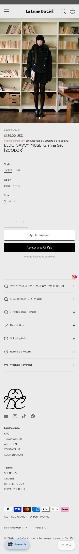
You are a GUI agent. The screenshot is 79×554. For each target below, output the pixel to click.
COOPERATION (13, 454)
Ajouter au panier (39, 235)
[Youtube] (6, 415)
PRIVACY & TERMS (15, 489)
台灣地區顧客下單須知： (24, 312)
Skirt (17, 170)
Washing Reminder (21, 364)
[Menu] (6, 11)
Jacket (8, 170)
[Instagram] (15, 415)
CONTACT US (12, 449)
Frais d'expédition (14, 140)
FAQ (6, 433)
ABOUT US (10, 444)
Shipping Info (18, 338)
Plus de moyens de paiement (39, 256)
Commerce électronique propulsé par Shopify (50, 538)
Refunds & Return (20, 351)
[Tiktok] (24, 415)
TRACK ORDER (13, 438)
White (16, 185)
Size (6, 195)
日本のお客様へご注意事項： (27, 298)
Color (7, 179)
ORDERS (9, 478)
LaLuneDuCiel (12, 129)
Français (39, 527)
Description (17, 325)
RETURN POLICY (14, 483)
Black (7, 185)
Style (7, 164)
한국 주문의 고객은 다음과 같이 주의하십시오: (37, 285)
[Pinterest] (33, 415)
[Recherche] (63, 11)
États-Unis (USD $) (13, 527)
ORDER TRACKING (39, 517)
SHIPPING (10, 473)
